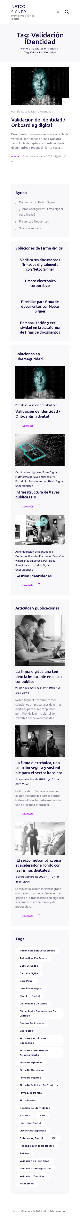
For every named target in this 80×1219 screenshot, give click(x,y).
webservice (27, 1183)
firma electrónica (31, 1092)
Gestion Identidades (33, 576)
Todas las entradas (44, 48)
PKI (54, 1138)
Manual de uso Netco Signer (37, 202)
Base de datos (29, 965)
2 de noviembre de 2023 (37, 156)
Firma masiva (27, 1100)
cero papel (26, 980)
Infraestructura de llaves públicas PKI (37, 494)
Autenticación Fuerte (33, 958)
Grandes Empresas (39, 556)
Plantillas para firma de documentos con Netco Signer (40, 306)
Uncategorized (24, 486)
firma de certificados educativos (33, 1040)
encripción (26, 1030)
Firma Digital (49, 472)
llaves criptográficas (33, 1130)
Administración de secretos (37, 950)
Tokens (24, 1153)
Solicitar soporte (30, 228)
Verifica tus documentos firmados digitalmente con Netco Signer (40, 264)
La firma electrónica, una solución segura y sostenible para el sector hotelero (38, 767)
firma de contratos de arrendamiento (34, 1052)
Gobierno (21, 556)
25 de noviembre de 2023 (30, 688)
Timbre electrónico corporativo (40, 283)
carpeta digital (29, 973)
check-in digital (30, 996)
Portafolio (17, 111)
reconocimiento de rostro (37, 1145)
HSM (42, 1115)
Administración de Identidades (34, 551)
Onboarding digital (31, 1138)
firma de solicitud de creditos (39, 1085)
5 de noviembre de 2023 (30, 779)
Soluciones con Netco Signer (46, 481)
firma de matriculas (32, 1070)
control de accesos (32, 1023)
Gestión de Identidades (35, 1108)
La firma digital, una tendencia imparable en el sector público (39, 676)
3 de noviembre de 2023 (30, 876)
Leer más (27, 425)
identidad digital (30, 1123)
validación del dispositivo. (36, 1168)
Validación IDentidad (32, 1176)
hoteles (25, 1115)
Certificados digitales (28, 472)
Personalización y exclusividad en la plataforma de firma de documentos (40, 327)
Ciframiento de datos (33, 1003)
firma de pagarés (30, 1077)
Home (24, 48)
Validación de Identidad (39, 111)
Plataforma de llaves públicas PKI (35, 477)
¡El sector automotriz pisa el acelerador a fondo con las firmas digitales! (38, 865)
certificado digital (31, 988)
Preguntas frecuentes (34, 221)
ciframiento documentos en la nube (38, 1013)
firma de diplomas (31, 1062)
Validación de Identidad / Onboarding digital (38, 122)
